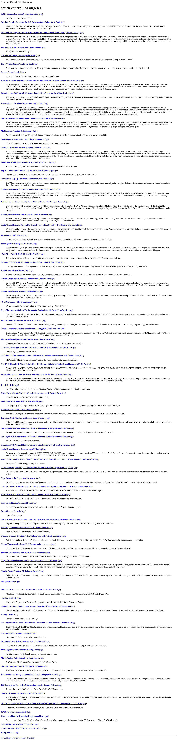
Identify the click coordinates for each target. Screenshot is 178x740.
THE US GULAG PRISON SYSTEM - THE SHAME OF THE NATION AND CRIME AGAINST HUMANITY (47, 459)
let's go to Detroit (8, 581)
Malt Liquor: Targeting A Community (16, 131)
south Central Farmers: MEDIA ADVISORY (19, 401)
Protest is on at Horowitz (11, 511)
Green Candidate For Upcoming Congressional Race (22, 716)
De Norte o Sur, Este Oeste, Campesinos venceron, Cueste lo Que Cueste (30, 262)
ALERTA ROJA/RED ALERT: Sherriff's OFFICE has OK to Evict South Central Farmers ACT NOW (43, 364)
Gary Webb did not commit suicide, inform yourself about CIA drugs (29, 561)
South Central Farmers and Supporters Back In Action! (24, 214)
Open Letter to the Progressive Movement (18, 478)
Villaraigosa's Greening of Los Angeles (16, 244)
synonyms (15, 738)
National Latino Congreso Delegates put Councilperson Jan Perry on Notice (32, 202)
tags (40, 14)
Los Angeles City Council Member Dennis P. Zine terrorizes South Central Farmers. (35, 445)
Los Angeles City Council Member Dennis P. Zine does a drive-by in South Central (35, 428)
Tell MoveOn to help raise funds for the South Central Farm (25, 339)
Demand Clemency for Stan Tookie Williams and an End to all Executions (31, 536)
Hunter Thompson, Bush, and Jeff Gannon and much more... (26, 544)
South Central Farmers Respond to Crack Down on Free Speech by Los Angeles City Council (39, 225)
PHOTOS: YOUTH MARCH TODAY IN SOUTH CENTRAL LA (28, 590)
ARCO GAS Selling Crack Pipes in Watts (18, 56)
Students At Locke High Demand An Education (20, 693)
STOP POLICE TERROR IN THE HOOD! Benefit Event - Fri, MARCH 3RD (33, 495)
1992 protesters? (7, 733)
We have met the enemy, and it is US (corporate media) (23, 552)
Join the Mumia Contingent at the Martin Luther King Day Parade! (29, 674)
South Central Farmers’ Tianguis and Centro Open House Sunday (28, 189)
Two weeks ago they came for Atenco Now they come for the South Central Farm (34, 374)
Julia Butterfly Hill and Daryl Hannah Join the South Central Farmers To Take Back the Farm (40, 80)
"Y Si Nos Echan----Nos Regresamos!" (17, 302)
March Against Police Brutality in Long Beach (20, 650)
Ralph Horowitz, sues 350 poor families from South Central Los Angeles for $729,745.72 (37, 468)
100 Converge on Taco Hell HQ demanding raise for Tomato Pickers (29, 685)
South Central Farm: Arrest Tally (15, 270)
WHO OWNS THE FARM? (12, 235)
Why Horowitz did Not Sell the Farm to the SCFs (21, 321)
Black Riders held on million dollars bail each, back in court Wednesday (30, 118)
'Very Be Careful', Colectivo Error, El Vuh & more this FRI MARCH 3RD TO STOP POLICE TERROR (44, 486)
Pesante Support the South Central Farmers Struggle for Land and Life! (30, 329)
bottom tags (29, 738)
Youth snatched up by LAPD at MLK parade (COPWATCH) (26, 162)
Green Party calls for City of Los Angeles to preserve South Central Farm (31, 393)
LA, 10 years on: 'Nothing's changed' (16, 633)
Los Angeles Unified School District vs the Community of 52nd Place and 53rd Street (35, 623)
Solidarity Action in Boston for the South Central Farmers (25, 528)
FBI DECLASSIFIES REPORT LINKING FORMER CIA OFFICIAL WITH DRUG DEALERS (41, 704)
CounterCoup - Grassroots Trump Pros (17, 724)
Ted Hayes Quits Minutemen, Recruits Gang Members (23, 418)
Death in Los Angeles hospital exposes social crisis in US (23, 147)
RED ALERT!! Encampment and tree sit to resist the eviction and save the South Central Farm (40, 356)
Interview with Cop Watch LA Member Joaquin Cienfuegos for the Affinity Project (35, 93)
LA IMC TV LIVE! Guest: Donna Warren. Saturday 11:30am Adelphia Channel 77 (35, 606)
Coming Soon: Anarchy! (11, 72)
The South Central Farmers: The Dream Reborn (21, 47)
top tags (22, 738)
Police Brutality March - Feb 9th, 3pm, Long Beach (22, 666)
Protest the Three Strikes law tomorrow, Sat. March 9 (23, 641)
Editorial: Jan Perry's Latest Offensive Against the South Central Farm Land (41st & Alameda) (40, 33)
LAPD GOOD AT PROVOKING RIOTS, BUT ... (21, 728)
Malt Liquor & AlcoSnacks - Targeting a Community (22, 139)
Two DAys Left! (7, 385)
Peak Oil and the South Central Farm (16, 503)
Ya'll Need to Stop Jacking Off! (13, 712)
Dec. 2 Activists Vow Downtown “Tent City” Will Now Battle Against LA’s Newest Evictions (38, 519)
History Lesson (7, 615)
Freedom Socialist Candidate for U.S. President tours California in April (30, 22)
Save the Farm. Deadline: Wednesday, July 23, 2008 (22, 103)
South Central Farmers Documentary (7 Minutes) (21, 449)
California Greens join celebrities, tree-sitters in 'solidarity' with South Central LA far (36, 347)
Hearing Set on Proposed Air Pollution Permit (20, 571)
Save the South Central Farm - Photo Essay (19, 410)
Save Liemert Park (8, 598)
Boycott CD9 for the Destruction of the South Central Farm (25, 279)
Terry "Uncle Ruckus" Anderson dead (17, 64)
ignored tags (5, 738)
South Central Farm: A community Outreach (19, 291)
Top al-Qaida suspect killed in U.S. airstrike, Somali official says (27, 170)
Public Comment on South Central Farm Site (19, 14)
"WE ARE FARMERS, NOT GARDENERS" (20, 254)
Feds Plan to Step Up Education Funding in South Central (25, 179)
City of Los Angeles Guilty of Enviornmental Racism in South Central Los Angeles (34, 310)
